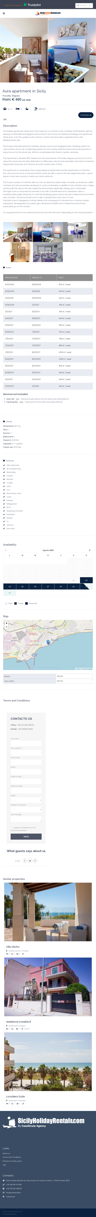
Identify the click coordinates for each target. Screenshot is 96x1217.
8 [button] (45, 78)
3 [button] (33, 78)
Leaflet (78, 669)
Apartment (13, 1026)
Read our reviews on (14, 5)
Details (9, 421)
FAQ (4, 1165)
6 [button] (40, 78)
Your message (16, 814)
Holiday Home (14, 951)
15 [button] (62, 78)
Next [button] (92, 51)
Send (26, 836)
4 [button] (35, 78)
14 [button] (59, 78)
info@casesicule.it (13, 1192)
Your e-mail (15, 758)
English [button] (84, 5)
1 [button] (28, 78)
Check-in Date (16, 776)
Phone (13, 767)
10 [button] (50, 78)
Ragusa (16, 95)
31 (10, 593)
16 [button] (64, 78)
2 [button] (31, 78)
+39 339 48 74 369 (14, 1184)
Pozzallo (6, 95)
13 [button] (57, 78)
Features (10, 460)
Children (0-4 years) (18, 805)
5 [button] (38, 78)
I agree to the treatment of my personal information (23, 829)
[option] (24, 50)
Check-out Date (16, 786)
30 (86, 587)
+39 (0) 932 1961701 (25, 725)
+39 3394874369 (25, 729)
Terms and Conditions (12, 1157)
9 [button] (47, 78)
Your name (15, 739)
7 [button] (43, 78)
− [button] (6, 627)
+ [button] (6, 623)
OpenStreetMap (87, 669)
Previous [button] (4, 51)
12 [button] (55, 78)
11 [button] (52, 78)
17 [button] (66, 78)
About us (6, 1153)
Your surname (16, 748)
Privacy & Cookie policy (12, 1161)
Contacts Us (85, 115)
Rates (8, 267)
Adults (13, 795)
